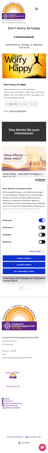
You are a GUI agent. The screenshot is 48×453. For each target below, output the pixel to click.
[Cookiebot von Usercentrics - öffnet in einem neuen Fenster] (35, 180)
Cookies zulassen (24, 258)
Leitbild (6, 399)
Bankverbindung (10, 405)
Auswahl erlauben (24, 265)
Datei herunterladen (17, 111)
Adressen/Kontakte (11, 408)
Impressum (7, 401)
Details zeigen (35, 251)
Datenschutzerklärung (12, 403)
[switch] (42, 227)
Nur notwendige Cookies (24, 271)
